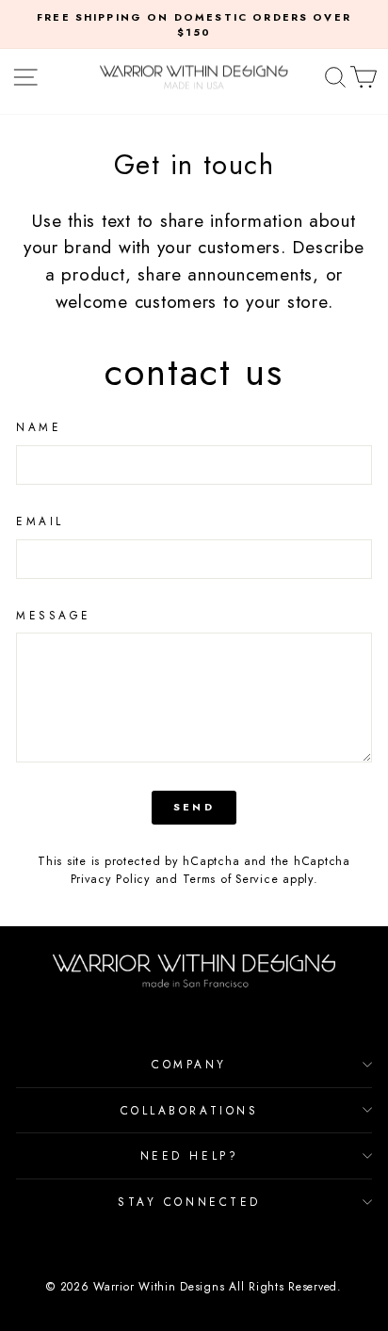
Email (40, 521)
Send (194, 806)
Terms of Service (231, 879)
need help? (189, 1155)
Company (189, 1064)
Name (38, 427)
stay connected (189, 1202)
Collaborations (189, 1110)
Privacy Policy (111, 879)
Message (53, 615)
